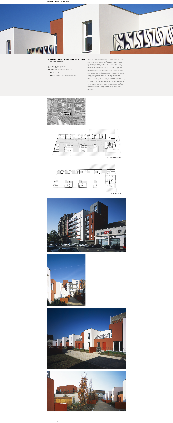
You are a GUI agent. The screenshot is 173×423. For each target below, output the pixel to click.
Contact (123, 1)
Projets (116, 1)
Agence (110, 1)
